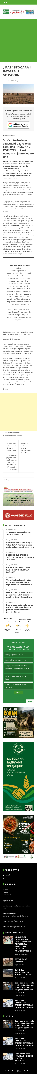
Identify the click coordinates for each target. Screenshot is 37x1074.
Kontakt (5, 892)
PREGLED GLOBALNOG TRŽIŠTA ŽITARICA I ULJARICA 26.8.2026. (20, 557)
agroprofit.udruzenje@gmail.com (18, 916)
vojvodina (19, 435)
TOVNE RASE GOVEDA (21, 960)
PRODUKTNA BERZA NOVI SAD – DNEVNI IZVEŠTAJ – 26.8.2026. (18, 569)
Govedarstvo (12, 435)
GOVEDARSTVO (16, 432)
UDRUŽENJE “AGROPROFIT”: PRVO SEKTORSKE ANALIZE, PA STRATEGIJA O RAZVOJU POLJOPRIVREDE (23, 944)
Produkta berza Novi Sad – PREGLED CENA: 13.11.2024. (26, 448)
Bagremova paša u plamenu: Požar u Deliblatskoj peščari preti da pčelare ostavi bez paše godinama (19, 608)
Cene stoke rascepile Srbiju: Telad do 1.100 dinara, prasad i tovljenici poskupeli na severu (20, 544)
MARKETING (7, 895)
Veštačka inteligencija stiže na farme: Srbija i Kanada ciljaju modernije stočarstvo (19, 582)
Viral (19, 1071)
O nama (5, 889)
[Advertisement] (18, 43)
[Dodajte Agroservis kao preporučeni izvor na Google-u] (18, 124)
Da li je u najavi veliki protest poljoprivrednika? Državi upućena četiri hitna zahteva (19, 594)
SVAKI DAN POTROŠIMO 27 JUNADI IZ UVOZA (18, 533)
